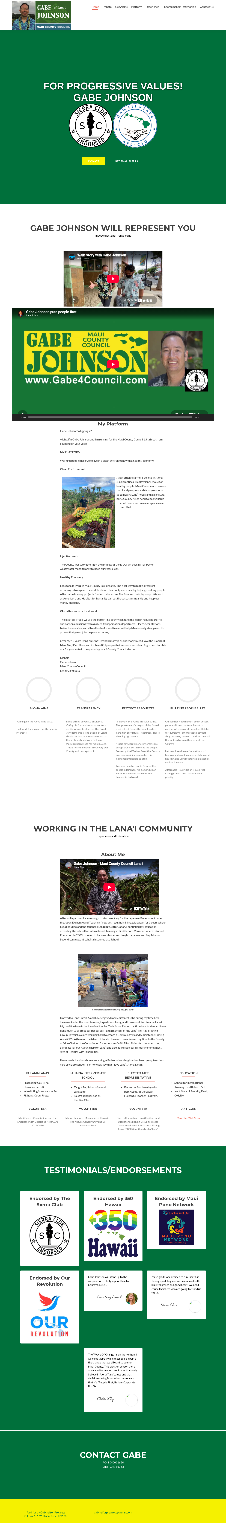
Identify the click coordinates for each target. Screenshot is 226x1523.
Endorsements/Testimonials (179, 6)
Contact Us (207, 6)
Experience (152, 6)
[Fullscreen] (209, 417)
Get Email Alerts (126, 161)
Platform (136, 6)
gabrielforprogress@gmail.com (113, 1512)
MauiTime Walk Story (188, 1117)
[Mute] (203, 417)
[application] (113, 364)
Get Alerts (121, 6)
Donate (107, 6)
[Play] (17, 417)
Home (95, 6)
